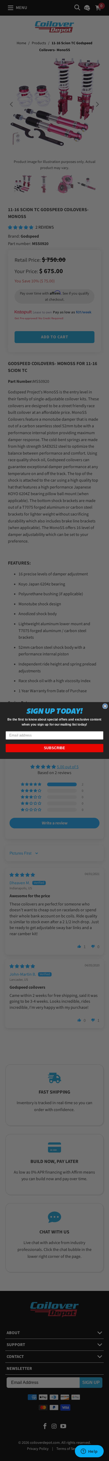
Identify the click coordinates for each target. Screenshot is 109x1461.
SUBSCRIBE (54, 748)
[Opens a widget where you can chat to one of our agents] (89, 1451)
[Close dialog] (105, 706)
